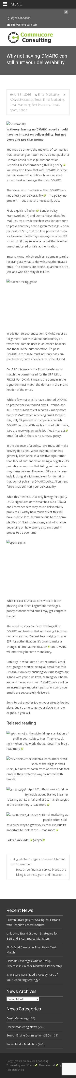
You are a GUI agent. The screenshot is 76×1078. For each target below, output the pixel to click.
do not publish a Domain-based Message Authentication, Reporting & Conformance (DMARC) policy (37, 160)
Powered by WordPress (20, 1065)
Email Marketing (48, 94)
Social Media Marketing (21, 1044)
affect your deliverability (27, 195)
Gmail (55, 105)
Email (38, 100)
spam (13, 110)
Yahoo (23, 110)
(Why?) (37, 840)
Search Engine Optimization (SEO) (28, 1035)
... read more (38, 805)
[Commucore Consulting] (28, 36)
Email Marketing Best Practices (30, 105)
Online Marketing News (21, 1027)
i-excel (51, 1065)
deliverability (25, 100)
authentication (37, 647)
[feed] (66, 13)
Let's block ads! (17, 840)
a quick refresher (25, 210)
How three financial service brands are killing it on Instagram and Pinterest (41, 872)
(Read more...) (56, 430)
